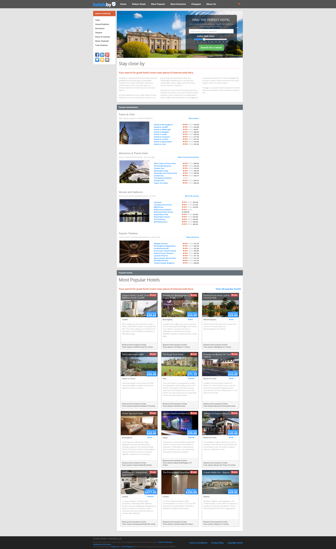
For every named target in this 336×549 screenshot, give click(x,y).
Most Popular (158, 4)
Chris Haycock (127, 546)
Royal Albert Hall (161, 214)
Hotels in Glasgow (161, 132)
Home (123, 4)
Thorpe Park (159, 180)
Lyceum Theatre (161, 255)
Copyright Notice (235, 543)
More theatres (193, 237)
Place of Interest (102, 37)
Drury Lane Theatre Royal (165, 251)
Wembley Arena (160, 222)
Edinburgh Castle (161, 171)
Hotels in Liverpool (162, 137)
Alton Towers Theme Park (165, 163)
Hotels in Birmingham (163, 124)
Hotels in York (160, 144)
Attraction (99, 28)
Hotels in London (161, 139)
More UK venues (192, 196)
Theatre (98, 32)
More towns (194, 118)
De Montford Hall (161, 248)
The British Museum (162, 166)
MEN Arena (158, 207)
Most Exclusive (178, 4)
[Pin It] (107, 55)
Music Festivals (102, 41)
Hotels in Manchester (163, 141)
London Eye (159, 175)
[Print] (107, 60)
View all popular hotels (228, 288)
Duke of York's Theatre (163, 253)
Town (97, 20)
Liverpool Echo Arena (163, 205)
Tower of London (161, 183)
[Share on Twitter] (97, 60)
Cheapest (196, 4)
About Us (211, 4)
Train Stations (101, 45)
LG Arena (158, 202)
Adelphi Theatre (161, 243)
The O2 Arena (159, 219)
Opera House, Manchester (165, 258)
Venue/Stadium (102, 24)
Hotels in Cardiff (161, 127)
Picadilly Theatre (161, 260)
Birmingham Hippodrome (165, 246)
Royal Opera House (162, 217)
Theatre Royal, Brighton (164, 263)
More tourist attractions (188, 157)
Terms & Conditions (198, 543)
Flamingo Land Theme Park (165, 173)
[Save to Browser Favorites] (102, 60)
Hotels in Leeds (160, 134)
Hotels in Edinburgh (162, 129)
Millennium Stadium (162, 209)
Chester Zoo (159, 168)
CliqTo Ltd (115, 546)
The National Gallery (163, 178)
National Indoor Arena (163, 212)
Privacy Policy (217, 543)
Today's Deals (139, 4)
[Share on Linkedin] (102, 55)
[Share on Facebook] (97, 55)
